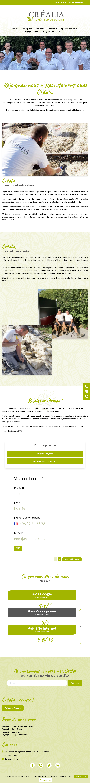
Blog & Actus (48, 31)
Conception (27, 28)
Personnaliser (45, 780)
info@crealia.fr (11, 759)
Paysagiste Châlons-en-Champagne (17, 726)
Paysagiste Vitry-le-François (14, 734)
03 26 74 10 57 (11, 755)
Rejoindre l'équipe (13, 708)
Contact (61, 31)
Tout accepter (80, 776)
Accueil (15, 28)
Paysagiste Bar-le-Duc (11, 732)
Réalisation (40, 28)
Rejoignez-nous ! (32, 31)
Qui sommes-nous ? (69, 28)
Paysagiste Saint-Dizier (12, 729)
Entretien (53, 28)
